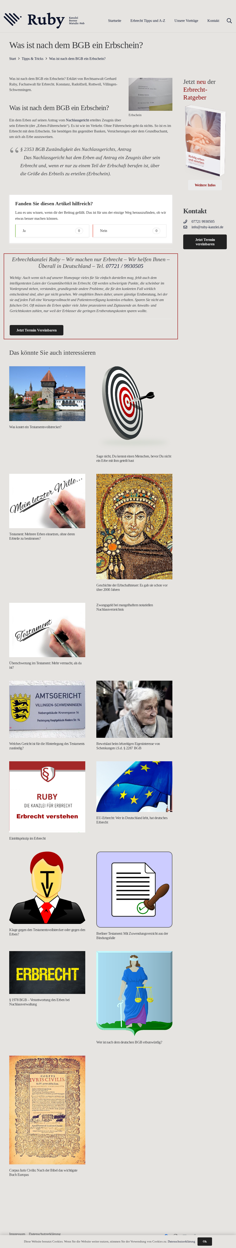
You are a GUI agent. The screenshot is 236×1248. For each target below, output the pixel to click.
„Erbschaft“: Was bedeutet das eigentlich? (124, 1104)
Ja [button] (51, 231)
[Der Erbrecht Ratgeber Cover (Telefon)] (205, 142)
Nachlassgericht (77, 120)
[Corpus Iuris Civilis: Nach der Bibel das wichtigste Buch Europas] (47, 1110)
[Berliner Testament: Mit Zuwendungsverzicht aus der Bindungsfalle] (134, 890)
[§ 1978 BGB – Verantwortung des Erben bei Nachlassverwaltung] (47, 972)
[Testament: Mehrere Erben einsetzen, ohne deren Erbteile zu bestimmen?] (47, 501)
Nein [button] (128, 231)
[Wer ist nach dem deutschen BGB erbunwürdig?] (134, 993)
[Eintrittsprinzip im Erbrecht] (47, 796)
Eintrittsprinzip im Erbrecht (27, 838)
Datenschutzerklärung (181, 1241)
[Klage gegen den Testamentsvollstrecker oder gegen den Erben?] (47, 888)
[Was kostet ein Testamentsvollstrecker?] (47, 393)
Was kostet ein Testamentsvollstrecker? (35, 427)
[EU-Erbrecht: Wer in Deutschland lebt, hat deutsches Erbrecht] (134, 786)
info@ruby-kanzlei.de (207, 227)
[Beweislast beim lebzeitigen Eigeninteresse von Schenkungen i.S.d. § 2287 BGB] (134, 709)
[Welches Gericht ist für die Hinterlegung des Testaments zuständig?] (47, 709)
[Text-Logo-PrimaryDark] (44, 21)
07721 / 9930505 (124, 266)
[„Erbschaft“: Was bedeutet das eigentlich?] (134, 1077)
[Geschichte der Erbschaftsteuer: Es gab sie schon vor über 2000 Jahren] (134, 526)
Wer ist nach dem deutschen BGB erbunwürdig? (129, 1042)
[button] (168, 20)
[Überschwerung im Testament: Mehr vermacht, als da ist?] (47, 630)
